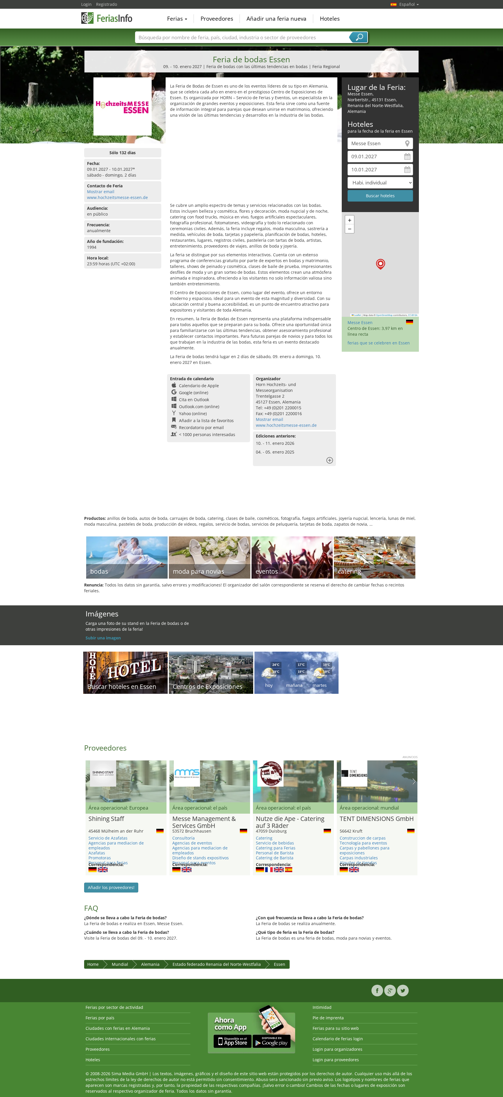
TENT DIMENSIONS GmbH (377, 819)
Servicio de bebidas (275, 843)
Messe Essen (360, 322)
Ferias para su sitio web (336, 1028)
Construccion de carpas (363, 838)
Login (86, 4)
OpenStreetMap (384, 315)
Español (407, 4)
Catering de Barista (274, 857)
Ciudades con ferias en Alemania (118, 1028)
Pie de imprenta (328, 1017)
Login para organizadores (337, 1049)
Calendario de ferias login (338, 1038)
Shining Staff (106, 819)
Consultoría (183, 838)
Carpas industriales (359, 857)
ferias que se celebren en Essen (379, 343)
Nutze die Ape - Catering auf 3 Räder (290, 822)
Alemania (150, 964)
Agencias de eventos (192, 843)
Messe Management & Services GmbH (204, 822)
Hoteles (330, 18)
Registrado (106, 4)
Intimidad (322, 1007)
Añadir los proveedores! (111, 887)
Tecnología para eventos (363, 843)
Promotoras (99, 857)
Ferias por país (100, 1017)
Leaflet (357, 315)
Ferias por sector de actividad (114, 1007)
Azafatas (96, 853)
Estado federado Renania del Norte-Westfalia (217, 964)
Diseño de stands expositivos (200, 857)
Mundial (120, 964)
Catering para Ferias (275, 848)
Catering (264, 838)
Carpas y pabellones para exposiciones (364, 850)
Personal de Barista (275, 853)
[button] (381, 264)
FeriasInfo (110, 18)
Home (93, 964)
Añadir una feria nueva (277, 18)
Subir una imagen (103, 638)
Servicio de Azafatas (107, 838)
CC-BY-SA (412, 315)
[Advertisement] (251, 161)
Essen (279, 964)
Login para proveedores (336, 1059)
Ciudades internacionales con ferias (121, 1038)
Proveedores (217, 18)
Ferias (175, 18)
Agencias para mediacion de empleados (116, 845)
